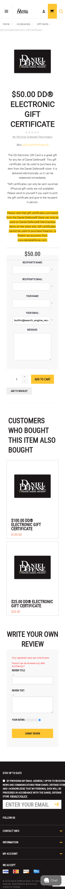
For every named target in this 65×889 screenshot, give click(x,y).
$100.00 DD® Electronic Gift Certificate (26, 524)
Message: (32, 329)
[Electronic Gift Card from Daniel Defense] (32, 486)
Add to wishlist (19, 391)
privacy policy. (19, 796)
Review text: (18, 690)
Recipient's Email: (32, 279)
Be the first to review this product (32, 137)
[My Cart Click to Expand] (52, 11)
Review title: (18, 670)
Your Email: (32, 312)
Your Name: (32, 296)
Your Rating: (18, 719)
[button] (50, 880)
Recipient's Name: (33, 262)
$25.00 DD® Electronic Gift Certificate (32, 604)
